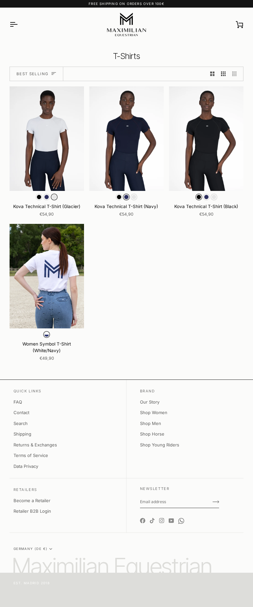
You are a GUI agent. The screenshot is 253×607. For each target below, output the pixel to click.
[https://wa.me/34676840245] (181, 515)
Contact (21, 412)
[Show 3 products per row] (223, 74)
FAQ (18, 402)
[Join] (215, 502)
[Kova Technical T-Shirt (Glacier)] (47, 138)
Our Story (149, 402)
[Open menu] (19, 25)
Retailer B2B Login (32, 511)
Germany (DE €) (31, 549)
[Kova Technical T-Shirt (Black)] (206, 138)
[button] (39, 197)
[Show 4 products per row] (236, 74)
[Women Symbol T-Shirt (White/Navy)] (47, 276)
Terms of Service (31, 455)
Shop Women (153, 412)
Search (21, 423)
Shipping (22, 434)
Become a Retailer (32, 500)
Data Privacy (26, 466)
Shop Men (150, 423)
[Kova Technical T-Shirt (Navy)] (126, 138)
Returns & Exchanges (35, 444)
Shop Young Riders (159, 444)
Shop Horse (152, 434)
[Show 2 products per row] (212, 74)
